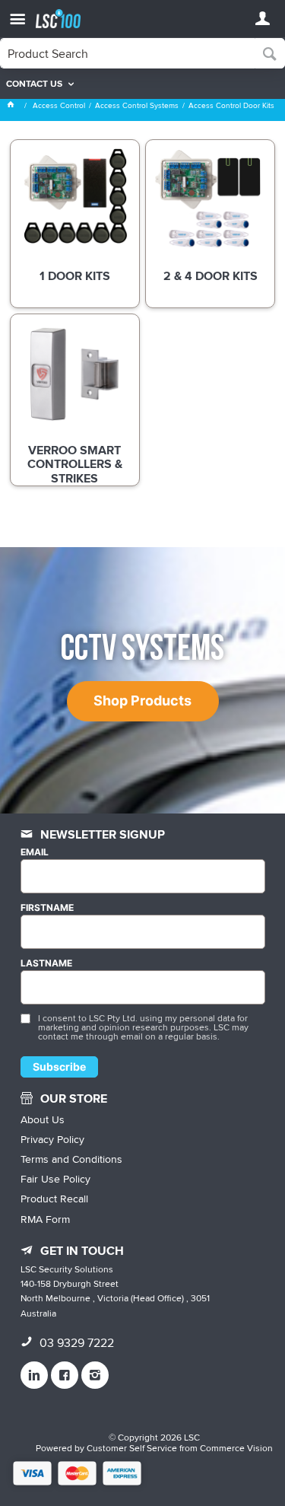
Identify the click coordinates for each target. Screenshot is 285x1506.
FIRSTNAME (47, 908)
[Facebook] (64, 1375)
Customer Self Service (132, 1447)
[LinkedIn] (34, 1375)
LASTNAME (46, 963)
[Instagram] (95, 1375)
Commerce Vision (236, 1447)
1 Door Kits (75, 277)
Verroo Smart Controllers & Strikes (74, 465)
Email (35, 852)
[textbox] (128, 53)
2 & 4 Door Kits (210, 277)
